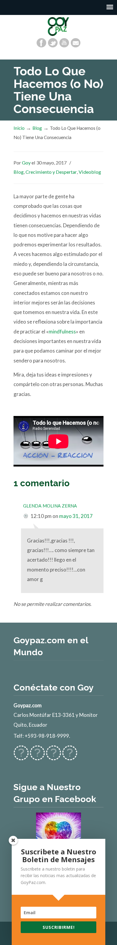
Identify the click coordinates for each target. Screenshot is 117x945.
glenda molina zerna (50, 505)
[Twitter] (53, 43)
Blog (37, 128)
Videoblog (90, 172)
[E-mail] (75, 43)
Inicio (19, 128)
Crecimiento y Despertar (51, 172)
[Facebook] (41, 43)
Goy (26, 162)
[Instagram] (53, 757)
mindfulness (62, 331)
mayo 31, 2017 (76, 516)
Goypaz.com (59, 26)
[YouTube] (64, 43)
